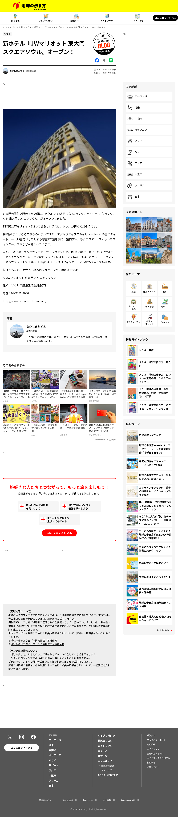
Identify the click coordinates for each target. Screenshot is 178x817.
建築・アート (149, 291)
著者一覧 (103, 755)
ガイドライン (153, 748)
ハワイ (138, 141)
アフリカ (140, 185)
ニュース (102, 750)
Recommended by (101, 440)
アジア (13, 27)
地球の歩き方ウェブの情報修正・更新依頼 (34, 640)
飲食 (133, 291)
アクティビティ (134, 322)
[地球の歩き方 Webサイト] (29, 6)
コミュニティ (137, 20)
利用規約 (151, 744)
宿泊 (165, 291)
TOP (5, 27)
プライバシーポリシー (157, 739)
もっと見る (163, 629)
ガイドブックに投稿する (158, 757)
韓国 (20, 27)
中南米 (138, 118)
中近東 (138, 174)
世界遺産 (149, 306)
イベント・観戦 (133, 307)
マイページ (106, 770)
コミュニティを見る (165, 17)
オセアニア (141, 129)
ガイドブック (107, 20)
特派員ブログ (76, 20)
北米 (137, 107)
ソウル (28, 27)
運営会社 (151, 735)
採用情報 (151, 762)
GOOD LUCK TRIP (108, 775)
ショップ (165, 322)
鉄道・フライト (149, 322)
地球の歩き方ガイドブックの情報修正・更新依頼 (37, 644)
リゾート (140, 152)
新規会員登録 (107, 765)
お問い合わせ (153, 766)
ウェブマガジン (46, 20)
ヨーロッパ (141, 96)
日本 (137, 196)
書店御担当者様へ (155, 753)
